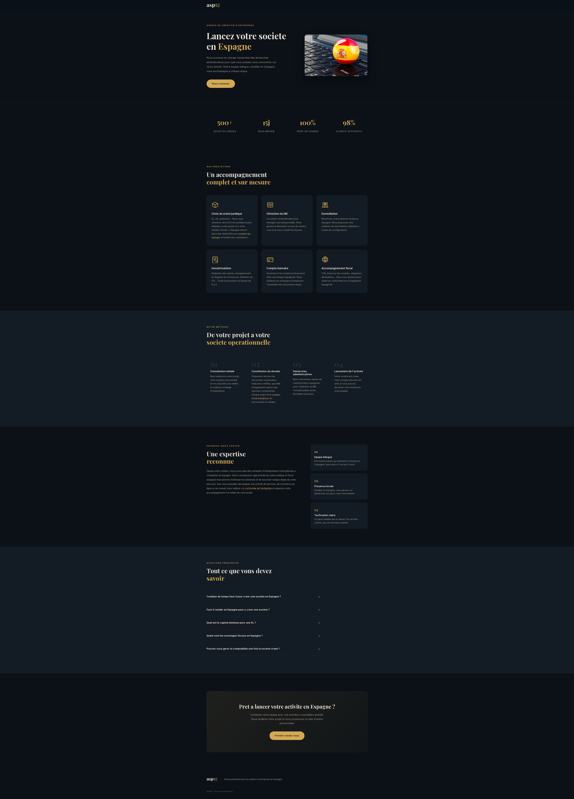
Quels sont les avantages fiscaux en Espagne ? (235, 635)
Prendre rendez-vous (287, 735)
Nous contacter (221, 83)
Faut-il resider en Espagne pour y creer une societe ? (238, 609)
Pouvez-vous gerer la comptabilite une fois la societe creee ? (243, 648)
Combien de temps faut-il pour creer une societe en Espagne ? (244, 596)
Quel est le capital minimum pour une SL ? (231, 622)
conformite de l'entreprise (258, 488)
